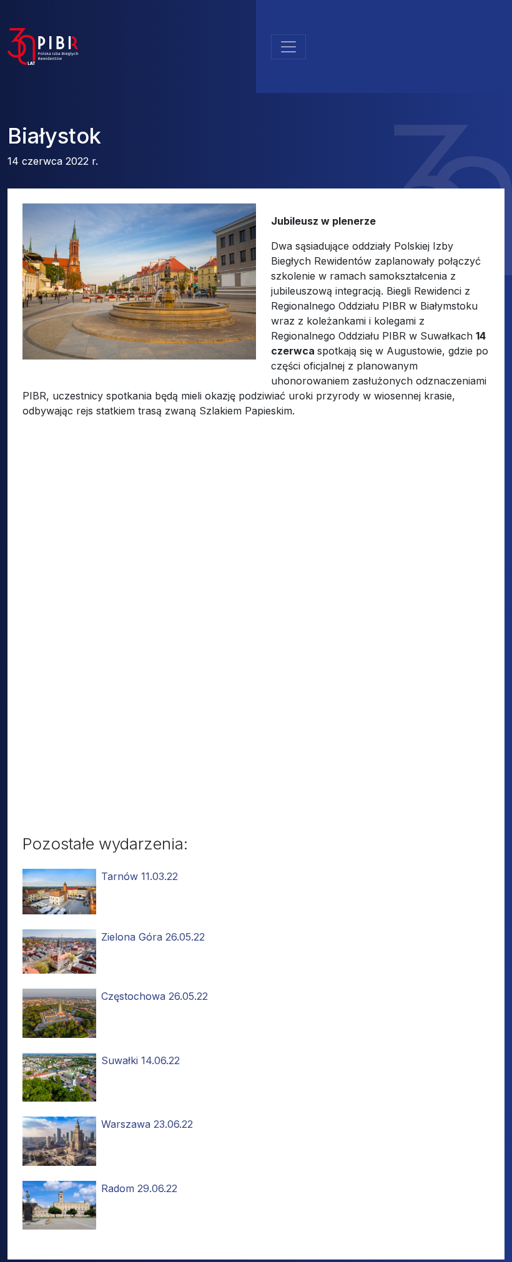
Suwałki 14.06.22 (140, 1060)
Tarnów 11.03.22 (139, 876)
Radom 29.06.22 (139, 1188)
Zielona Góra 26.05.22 (153, 937)
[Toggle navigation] (288, 46)
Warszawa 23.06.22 (147, 1124)
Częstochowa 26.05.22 (154, 996)
